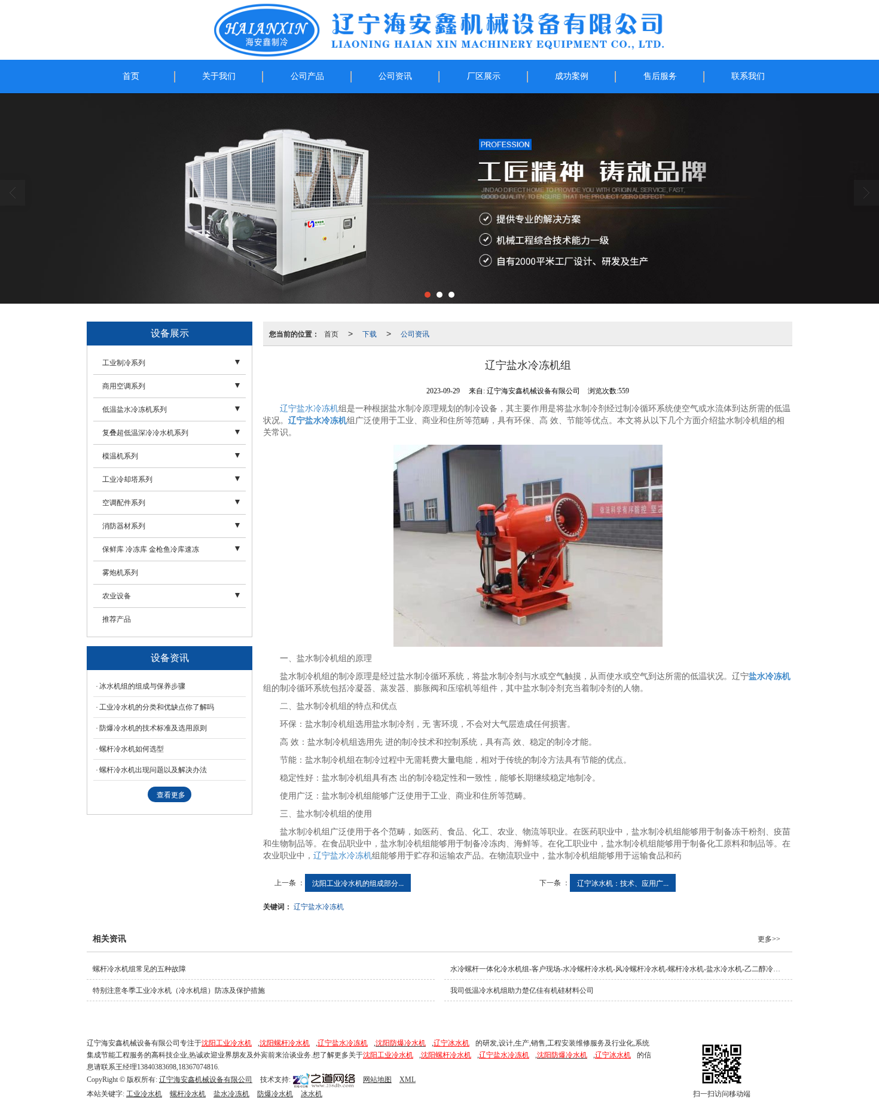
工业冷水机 (144, 1094)
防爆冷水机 (275, 1094)
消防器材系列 (123, 526)
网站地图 (377, 1079)
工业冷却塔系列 (127, 479)
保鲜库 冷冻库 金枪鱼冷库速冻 (150, 549)
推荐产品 (116, 619)
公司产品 (307, 76)
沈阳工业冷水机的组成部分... (358, 882)
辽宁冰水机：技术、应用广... (623, 882)
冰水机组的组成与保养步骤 (142, 686)
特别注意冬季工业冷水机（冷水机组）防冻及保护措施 (179, 990)
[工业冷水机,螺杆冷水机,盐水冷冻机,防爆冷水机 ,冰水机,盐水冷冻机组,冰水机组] (439, 198)
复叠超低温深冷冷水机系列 (145, 433)
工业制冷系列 (123, 363)
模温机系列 (120, 456)
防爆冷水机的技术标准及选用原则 (153, 728)
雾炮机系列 (120, 572)
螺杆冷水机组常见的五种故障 (139, 969)
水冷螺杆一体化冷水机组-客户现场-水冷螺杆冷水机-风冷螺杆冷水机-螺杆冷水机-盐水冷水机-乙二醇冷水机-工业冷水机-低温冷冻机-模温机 (621, 969)
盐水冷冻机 (231, 1094)
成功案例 (571, 76)
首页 (131, 76)
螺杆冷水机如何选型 (131, 749)
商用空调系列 (123, 386)
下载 (369, 333)
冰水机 (311, 1094)
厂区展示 (483, 76)
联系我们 (748, 76)
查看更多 (171, 795)
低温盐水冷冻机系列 (134, 409)
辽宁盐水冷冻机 (309, 408)
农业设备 (116, 596)
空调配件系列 (123, 503)
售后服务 (660, 76)
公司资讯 (395, 76)
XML (407, 1079)
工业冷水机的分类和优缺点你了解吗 (156, 707)
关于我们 (219, 76)
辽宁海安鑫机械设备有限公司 (205, 1079)
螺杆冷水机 (188, 1094)
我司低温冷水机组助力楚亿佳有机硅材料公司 (522, 990)
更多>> (769, 939)
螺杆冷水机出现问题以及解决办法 (153, 770)
